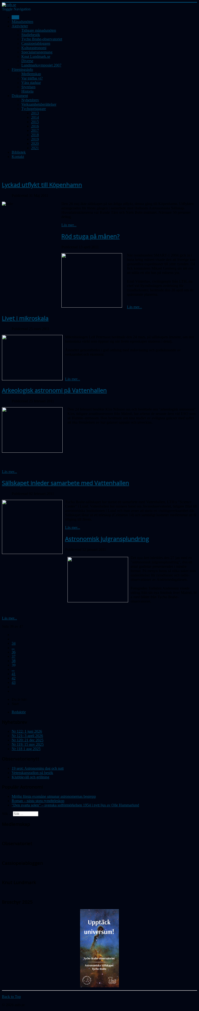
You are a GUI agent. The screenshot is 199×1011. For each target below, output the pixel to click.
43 (14, 682)
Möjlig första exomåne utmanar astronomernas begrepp (54, 796)
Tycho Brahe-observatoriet (41, 39)
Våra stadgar (31, 83)
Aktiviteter (20, 26)
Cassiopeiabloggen (35, 43)
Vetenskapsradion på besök (32, 773)
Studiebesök (30, 35)
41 (14, 674)
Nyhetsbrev (30, 100)
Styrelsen (28, 87)
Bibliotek (19, 152)
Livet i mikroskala (25, 318)
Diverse (27, 61)
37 (14, 656)
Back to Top (11, 997)
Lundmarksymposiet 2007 (41, 65)
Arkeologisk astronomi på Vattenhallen (54, 390)
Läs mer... (68, 225)
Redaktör (19, 712)
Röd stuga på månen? (90, 236)
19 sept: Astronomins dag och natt (38, 768)
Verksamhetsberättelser (38, 104)
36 (14, 652)
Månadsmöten (22, 22)
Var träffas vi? (32, 78)
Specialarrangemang (36, 52)
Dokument (20, 96)
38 (14, 661)
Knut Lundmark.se (35, 56)
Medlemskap (31, 74)
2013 (35, 113)
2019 (35, 139)
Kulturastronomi (33, 48)
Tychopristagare (33, 109)
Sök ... (7, 814)
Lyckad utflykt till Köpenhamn (42, 185)
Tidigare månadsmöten (38, 30)
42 (14, 678)
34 (14, 643)
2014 (35, 117)
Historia (27, 91)
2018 (35, 135)
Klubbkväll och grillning (30, 777)
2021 (35, 148)
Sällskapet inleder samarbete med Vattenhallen (65, 483)
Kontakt (18, 157)
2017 (35, 130)
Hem (15, 17)
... (13, 648)
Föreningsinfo (22, 69)
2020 (35, 143)
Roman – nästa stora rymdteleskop (38, 801)
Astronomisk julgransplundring (107, 539)
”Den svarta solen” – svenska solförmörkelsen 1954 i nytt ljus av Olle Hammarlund (75, 805)
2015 (35, 122)
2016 (35, 126)
